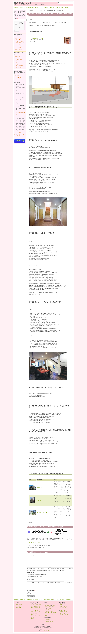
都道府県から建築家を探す (36, 604)
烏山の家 (39, 500)
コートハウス (53, 614)
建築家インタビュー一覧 (35, 611)
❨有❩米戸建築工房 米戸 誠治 (36, 38)
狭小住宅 (49, 606)
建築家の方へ (48, 619)
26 (19, 134)
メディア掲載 (62, 613)
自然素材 (53, 605)
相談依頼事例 (46, 7)
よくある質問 (55, 7)
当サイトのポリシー (64, 606)
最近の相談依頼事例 (19, 65)
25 (17, 134)
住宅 (45, 608)
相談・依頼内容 (31, 555)
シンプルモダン (47, 611)
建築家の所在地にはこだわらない (35, 576)
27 (21, 134)
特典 (16, 60)
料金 (51, 7)
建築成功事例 (18, 607)
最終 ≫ (20, 135)
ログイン (67, 7)
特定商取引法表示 (63, 611)
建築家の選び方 (18, 49)
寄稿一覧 (32, 618)
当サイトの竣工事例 (34, 610)
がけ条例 (54, 612)
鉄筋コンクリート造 (48, 612)
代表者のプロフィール (64, 604)
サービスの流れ (18, 59)
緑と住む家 (39, 487)
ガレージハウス (47, 609)
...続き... (46, 615)
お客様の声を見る (20, 141)
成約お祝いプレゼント (20, 609)
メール (16, 18)
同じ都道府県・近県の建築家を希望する (37, 574)
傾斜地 (46, 606)
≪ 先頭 (19, 132)
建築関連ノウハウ (34, 609)
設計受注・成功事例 (49, 621)
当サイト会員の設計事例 (35, 606)
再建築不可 (53, 611)
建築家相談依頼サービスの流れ (32, 7)
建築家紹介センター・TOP (19, 7)
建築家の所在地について (33, 573)
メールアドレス (31, 579)
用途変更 (46, 614)
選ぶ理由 (17, 75)
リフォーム (53, 606)
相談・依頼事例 (47, 599)
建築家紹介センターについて (65, 609)
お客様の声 (41, 7)
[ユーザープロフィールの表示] (67, 43)
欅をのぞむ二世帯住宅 (42, 512)
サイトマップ (69, 599)
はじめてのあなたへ (19, 41)
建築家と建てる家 (48, 605)
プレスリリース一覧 (64, 614)
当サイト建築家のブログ (35, 607)
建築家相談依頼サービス (20, 604)
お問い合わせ (18, 67)
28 (23, 134)
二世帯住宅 (49, 608)
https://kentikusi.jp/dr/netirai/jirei (33, 542)
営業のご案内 (62, 610)
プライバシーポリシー (64, 607)
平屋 (49, 614)
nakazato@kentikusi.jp (45, 630)
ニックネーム (30, 585)
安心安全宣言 (61, 7)
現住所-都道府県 (31, 590)
